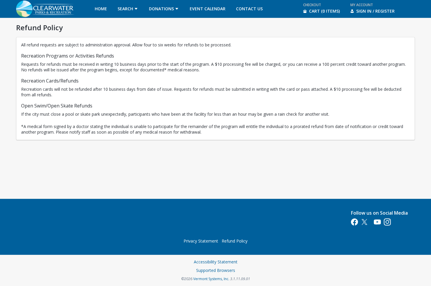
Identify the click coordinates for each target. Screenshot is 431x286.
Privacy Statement (201, 241)
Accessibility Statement (215, 262)
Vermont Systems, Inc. (211, 278)
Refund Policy (234, 241)
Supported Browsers (215, 270)
